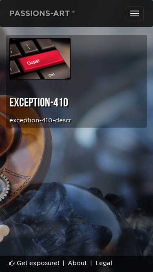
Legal (103, 263)
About (77, 263)
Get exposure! (37, 263)
